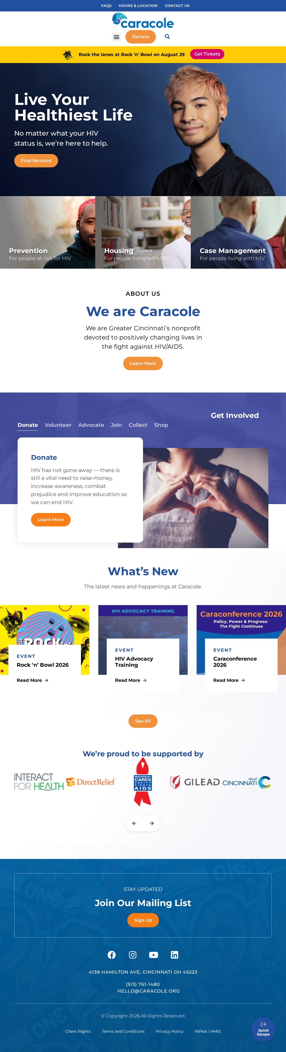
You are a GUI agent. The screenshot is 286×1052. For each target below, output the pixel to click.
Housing (116, 243)
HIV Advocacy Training (134, 662)
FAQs (106, 6)
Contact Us (177, 6)
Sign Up (143, 920)
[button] (116, 37)
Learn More (51, 519)
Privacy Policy (169, 1031)
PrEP (17, 244)
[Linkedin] (174, 955)
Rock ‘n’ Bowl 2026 (43, 665)
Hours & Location (138, 6)
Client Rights (78, 1031)
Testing (19, 224)
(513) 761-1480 (143, 984)
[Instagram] (132, 955)
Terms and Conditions (123, 1031)
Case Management (225, 243)
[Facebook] (111, 955)
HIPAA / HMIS (208, 1031)
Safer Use (22, 255)
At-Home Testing (32, 234)
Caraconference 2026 (235, 662)
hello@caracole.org (148, 991)
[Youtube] (153, 955)
